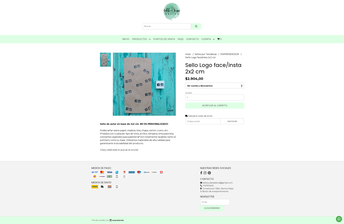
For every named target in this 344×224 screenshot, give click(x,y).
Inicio (125, 39)
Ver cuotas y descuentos (200, 86)
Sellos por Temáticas (206, 54)
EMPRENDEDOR (230, 54)
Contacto (192, 39)
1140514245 (208, 185)
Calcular (232, 121)
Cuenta (206, 39)
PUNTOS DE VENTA (164, 39)
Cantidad (188, 93)
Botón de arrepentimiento (215, 191)
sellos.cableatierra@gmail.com (217, 183)
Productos (139, 39)
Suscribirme (212, 208)
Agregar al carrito (214, 105)
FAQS (181, 39)
